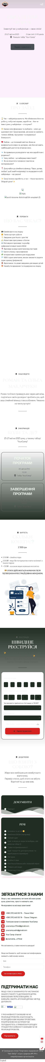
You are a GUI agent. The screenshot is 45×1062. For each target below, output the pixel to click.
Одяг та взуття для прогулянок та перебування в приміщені (21, 852)
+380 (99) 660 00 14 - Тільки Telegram (21, 917)
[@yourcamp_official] (3, 939)
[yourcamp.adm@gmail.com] (3, 930)
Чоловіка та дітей (15, 831)
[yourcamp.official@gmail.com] (3, 926)
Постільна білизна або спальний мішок (23, 864)
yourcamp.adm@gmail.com (16, 930)
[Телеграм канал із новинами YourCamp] (3, 921)
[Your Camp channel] (3, 934)
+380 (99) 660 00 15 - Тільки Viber (20, 913)
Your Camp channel (13, 935)
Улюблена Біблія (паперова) (18, 834)
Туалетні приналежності (17, 847)
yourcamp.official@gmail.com (17, 926)
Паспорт (11, 809)
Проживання (9, 713)
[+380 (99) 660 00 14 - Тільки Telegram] (3, 917)
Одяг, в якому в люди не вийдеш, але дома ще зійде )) (22, 842)
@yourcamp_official (14, 939)
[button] (22, 731)
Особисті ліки (13, 860)
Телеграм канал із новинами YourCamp (22, 922)
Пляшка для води (14, 867)
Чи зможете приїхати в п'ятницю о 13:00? (21, 703)
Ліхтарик (11, 857)
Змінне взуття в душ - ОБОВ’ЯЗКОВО (22, 870)
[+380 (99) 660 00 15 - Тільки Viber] (3, 913)
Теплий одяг (12, 838)
